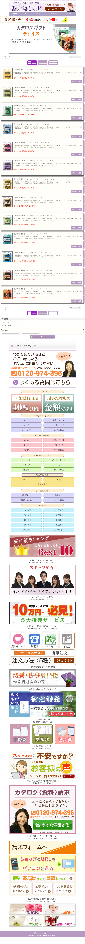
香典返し (26, 495)
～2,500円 (58, 515)
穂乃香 (26, 470)
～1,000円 (26, 510)
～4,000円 (26, 525)
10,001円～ (59, 530)
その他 (26, 450)
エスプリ (59, 465)
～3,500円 (58, 520)
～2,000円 (26, 515)
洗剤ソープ (59, 425)
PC (51, 933)
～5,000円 (58, 525)
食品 (59, 479)
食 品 (26, 425)
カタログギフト (26, 430)
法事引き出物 (26, 500)
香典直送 (59, 495)
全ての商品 (59, 430)
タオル (26, 420)
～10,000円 (26, 530)
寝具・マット (59, 420)
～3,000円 (26, 520)
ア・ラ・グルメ (59, 460)
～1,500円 (58, 510)
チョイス (26, 465)
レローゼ (26, 460)
